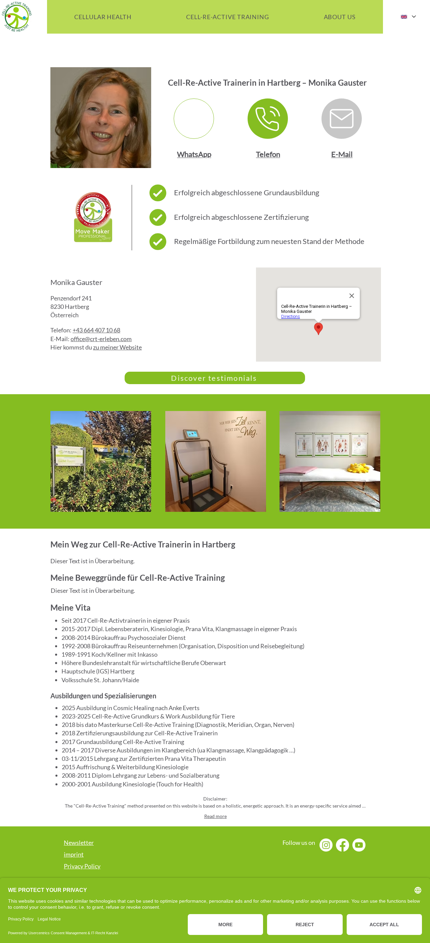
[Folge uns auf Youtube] (359, 845)
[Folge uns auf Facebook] (342, 845)
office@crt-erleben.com (101, 338)
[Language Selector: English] (408, 16)
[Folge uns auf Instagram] (326, 845)
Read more (215, 816)
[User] (194, 118)
